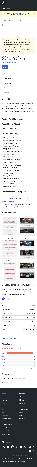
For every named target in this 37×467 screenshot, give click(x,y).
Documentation (9, 201)
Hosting (4, 400)
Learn (3, 409)
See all (33, 369)
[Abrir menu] (34, 2)
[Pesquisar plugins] (21, 20)
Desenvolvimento (9, 88)
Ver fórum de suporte (9, 382)
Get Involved (23, 409)
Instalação (7, 83)
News (4, 397)
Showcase (22, 394)
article (25, 329)
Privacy (4, 403)
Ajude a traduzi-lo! (20, 14)
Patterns (22, 403)
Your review (6, 369)
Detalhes (7, 74)
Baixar (5, 67)
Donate (22, 415)
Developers (5, 415)
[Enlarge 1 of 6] (15, 217)
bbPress (5, 431)
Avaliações (7, 79)
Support (4, 412)
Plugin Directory (6, 8)
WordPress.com (8, 424)
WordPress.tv (7, 419)
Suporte (6, 93)
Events (21, 412)
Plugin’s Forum (16, 207)
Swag (22, 419)
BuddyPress (7, 434)
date (33, 329)
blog (29, 329)
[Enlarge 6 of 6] (33, 262)
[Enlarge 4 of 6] (33, 240)
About (4, 394)
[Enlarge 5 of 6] (15, 262)
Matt (4, 428)
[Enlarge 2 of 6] (33, 217)
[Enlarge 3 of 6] (15, 240)
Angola (8, 442)
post (29, 333)
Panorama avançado (9, 338)
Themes (22, 397)
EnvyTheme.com (10, 62)
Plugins (21, 400)
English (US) (31, 325)
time (33, 333)
